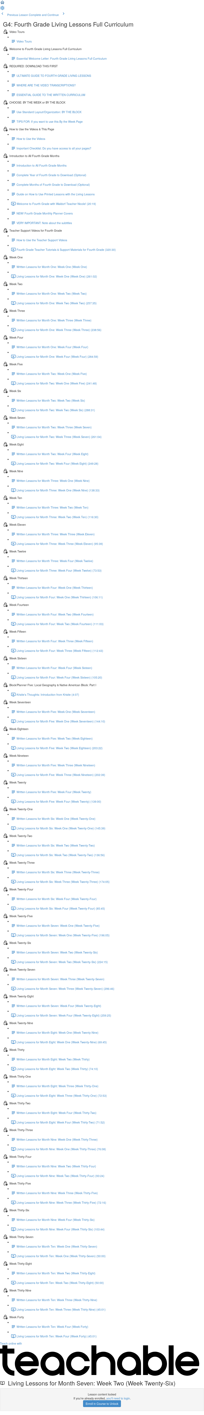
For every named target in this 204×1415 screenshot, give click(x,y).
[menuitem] (2, 9)
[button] (2, 4)
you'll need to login (118, 1398)
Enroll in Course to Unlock (102, 1404)
